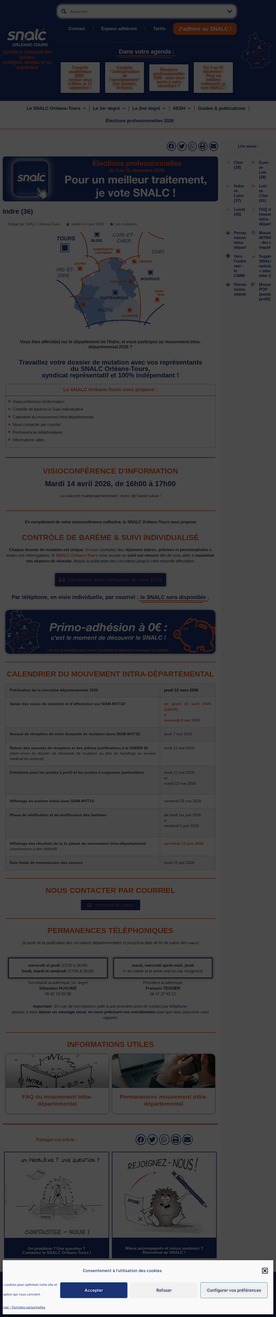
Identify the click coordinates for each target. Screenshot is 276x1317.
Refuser (164, 1290)
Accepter (94, 1290)
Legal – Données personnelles (22, 1307)
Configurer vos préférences (234, 1290)
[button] (265, 1270)
